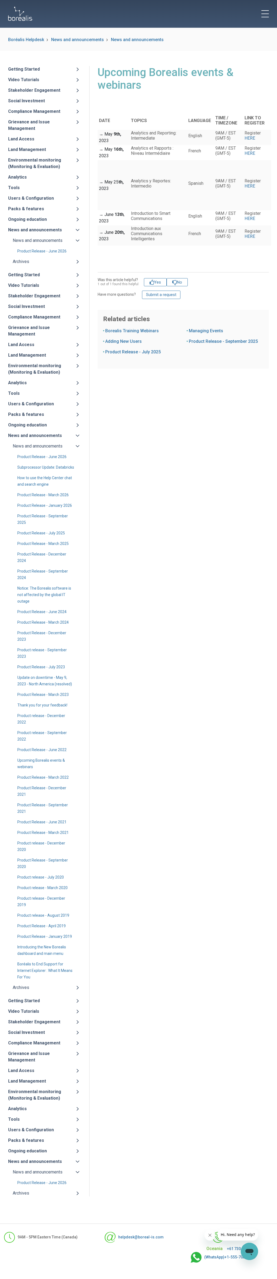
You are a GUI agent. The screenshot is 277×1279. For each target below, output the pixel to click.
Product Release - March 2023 (43, 694)
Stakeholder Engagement (34, 90)
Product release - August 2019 (43, 915)
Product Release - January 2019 (44, 936)
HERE (250, 138)
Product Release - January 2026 (44, 505)
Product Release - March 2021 (43, 832)
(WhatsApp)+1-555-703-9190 (229, 1257)
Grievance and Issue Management (29, 125)
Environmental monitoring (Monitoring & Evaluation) (34, 163)
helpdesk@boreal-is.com (141, 1237)
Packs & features (26, 208)
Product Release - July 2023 (41, 667)
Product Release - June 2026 (42, 251)
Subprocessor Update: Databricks (45, 467)
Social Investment (26, 100)
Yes (157, 282)
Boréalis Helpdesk (26, 39)
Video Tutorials (23, 79)
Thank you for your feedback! (42, 705)
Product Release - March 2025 (43, 543)
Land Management (27, 149)
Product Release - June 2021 (42, 822)
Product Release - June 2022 (42, 750)
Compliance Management (34, 111)
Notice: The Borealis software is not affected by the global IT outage (44, 594)
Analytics (17, 177)
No (179, 282)
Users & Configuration (31, 198)
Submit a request (161, 294)
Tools (14, 187)
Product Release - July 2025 (41, 533)
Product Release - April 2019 (41, 926)
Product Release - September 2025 (223, 341)
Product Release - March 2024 (43, 622)
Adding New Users (123, 341)
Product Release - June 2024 (42, 612)
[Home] (20, 14)
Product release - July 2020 (40, 877)
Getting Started (24, 69)
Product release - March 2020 (42, 888)
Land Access (21, 139)
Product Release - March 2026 (43, 495)
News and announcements (77, 39)
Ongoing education (27, 219)
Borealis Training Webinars (132, 330)
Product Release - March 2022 (43, 777)
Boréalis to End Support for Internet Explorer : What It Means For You (44, 970)
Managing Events (206, 330)
